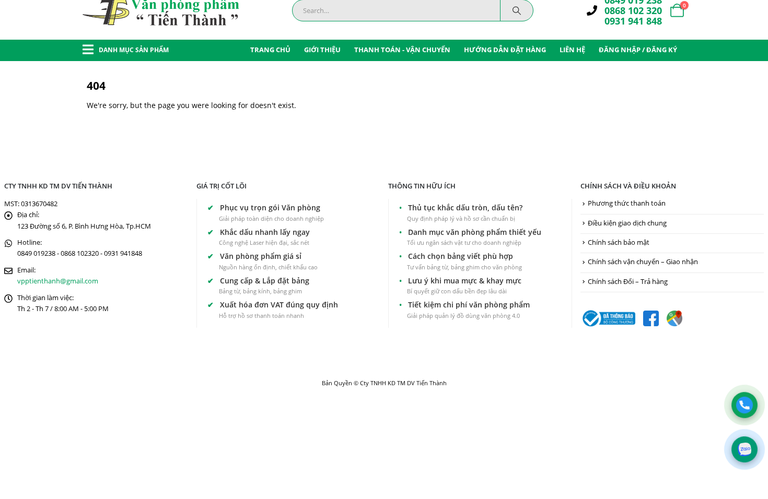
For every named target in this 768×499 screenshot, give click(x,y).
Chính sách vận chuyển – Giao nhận (643, 261)
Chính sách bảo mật (618, 242)
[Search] (517, 10)
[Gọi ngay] (744, 405)
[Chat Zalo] (744, 449)
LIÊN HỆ (572, 49)
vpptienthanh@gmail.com (57, 281)
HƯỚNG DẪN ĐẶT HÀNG (505, 49)
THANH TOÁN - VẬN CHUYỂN (402, 49)
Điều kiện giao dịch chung (627, 223)
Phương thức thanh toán (627, 203)
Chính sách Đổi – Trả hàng (628, 281)
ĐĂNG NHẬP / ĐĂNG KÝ (638, 49)
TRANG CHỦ (270, 49)
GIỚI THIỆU (322, 49)
